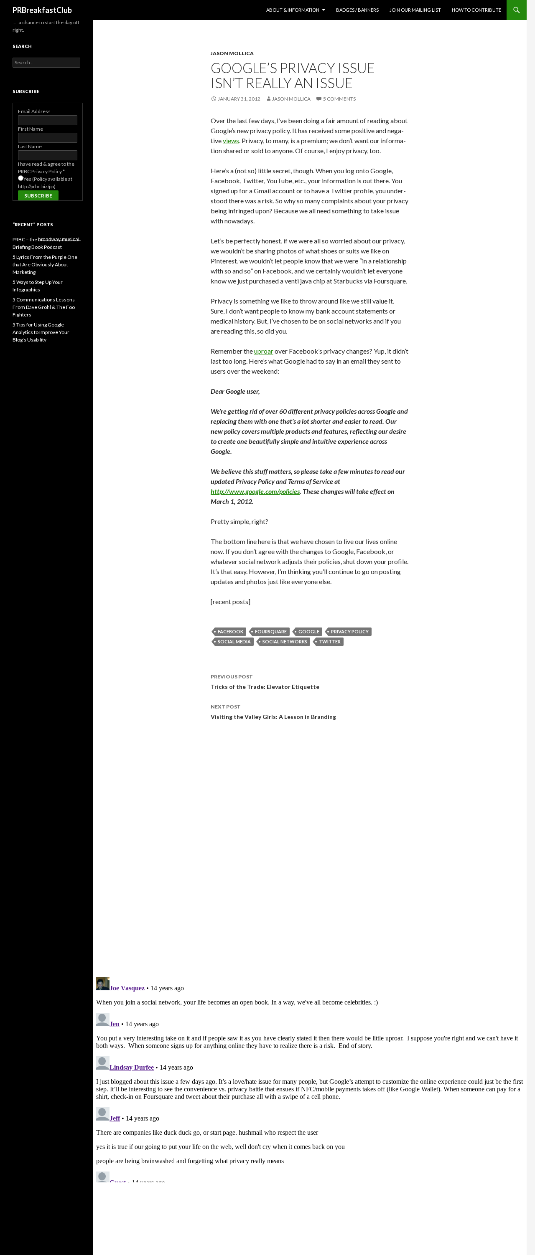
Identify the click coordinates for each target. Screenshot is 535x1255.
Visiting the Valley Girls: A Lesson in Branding (273, 711)
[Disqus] (310, 851)
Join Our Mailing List (415, 10)
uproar (263, 351)
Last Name (30, 146)
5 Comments (339, 99)
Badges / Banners (357, 10)
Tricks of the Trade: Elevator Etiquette (265, 681)
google (308, 631)
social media (234, 641)
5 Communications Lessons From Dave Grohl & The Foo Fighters (44, 307)
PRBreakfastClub (42, 10)
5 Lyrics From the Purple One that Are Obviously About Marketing (45, 264)
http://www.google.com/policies (255, 491)
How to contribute (476, 10)
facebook (230, 631)
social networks (284, 641)
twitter (330, 641)
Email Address (34, 111)
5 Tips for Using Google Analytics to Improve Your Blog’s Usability (41, 332)
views (231, 140)
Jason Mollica (232, 53)
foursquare (271, 631)
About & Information (292, 10)
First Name (30, 129)
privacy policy (350, 631)
